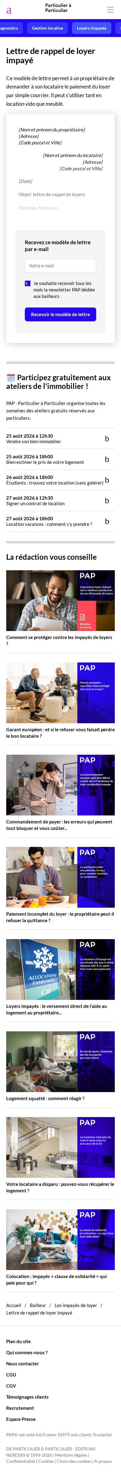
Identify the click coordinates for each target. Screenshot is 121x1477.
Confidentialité (20, 1461)
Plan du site (18, 1341)
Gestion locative (47, 28)
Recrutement (20, 1408)
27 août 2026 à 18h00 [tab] (49, 521)
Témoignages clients (27, 1397)
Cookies (46, 1461)
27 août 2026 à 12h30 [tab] (35, 500)
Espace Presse (21, 1419)
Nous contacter (22, 1363)
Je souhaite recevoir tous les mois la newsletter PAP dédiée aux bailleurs (64, 289)
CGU (11, 1374)
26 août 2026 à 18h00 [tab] (55, 479)
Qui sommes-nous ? (26, 1352)
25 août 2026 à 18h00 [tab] (45, 459)
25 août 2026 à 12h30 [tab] (33, 438)
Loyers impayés (91, 28)
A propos (103, 1461)
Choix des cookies (74, 1461)
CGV (11, 1385)
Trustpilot (102, 1434)
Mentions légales (71, 1455)
